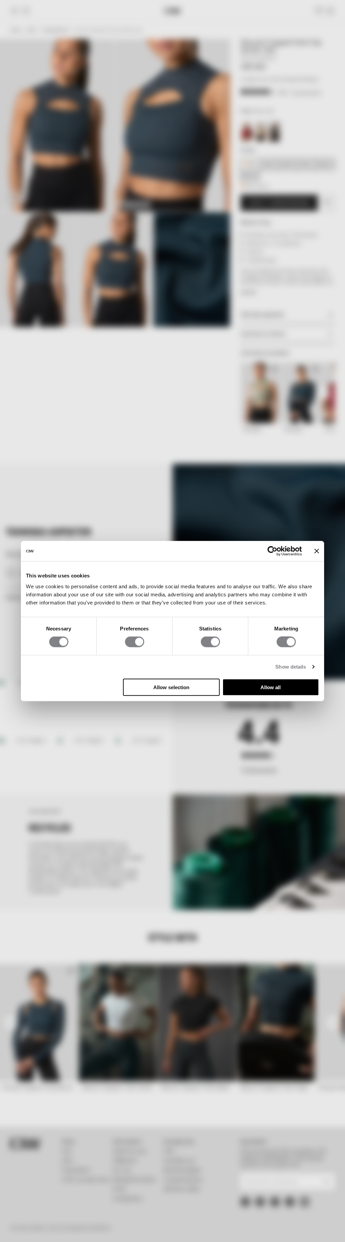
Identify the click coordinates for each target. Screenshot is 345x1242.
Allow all (270, 687)
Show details (290, 667)
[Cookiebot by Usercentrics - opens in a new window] (272, 551)
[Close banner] (316, 551)
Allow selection (171, 687)
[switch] (134, 642)
